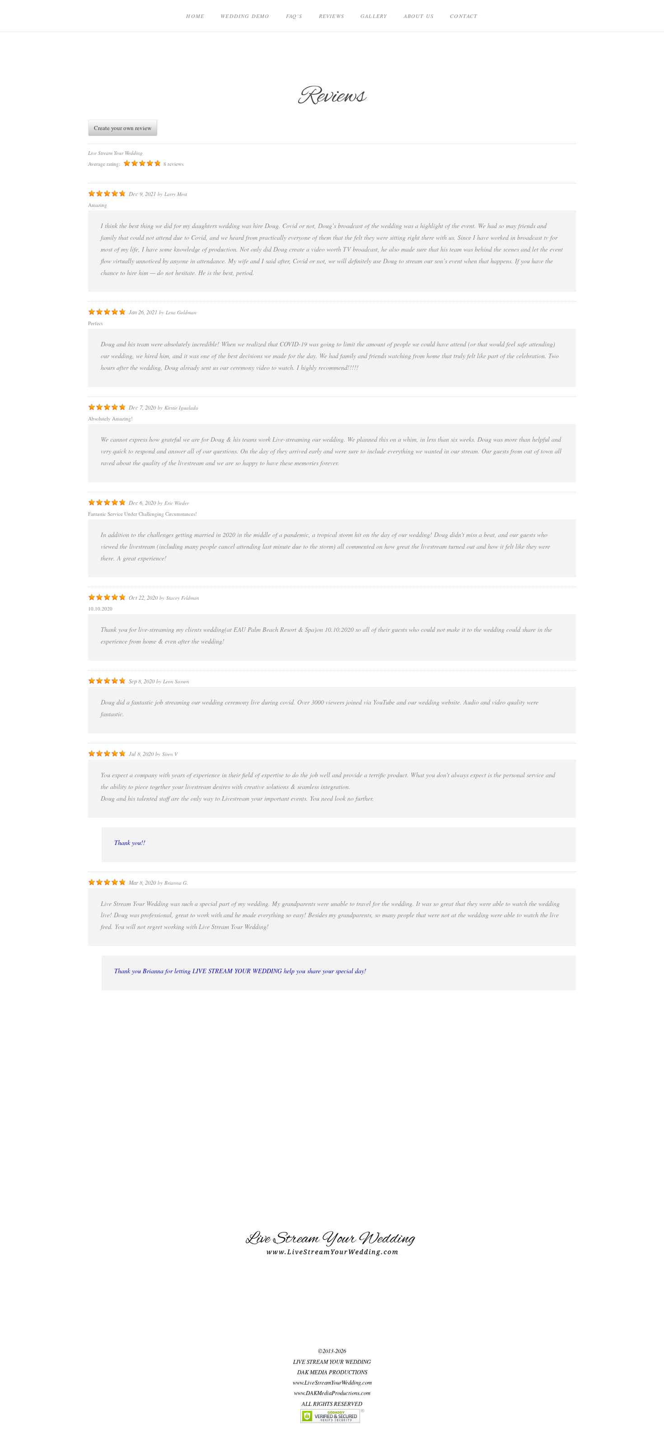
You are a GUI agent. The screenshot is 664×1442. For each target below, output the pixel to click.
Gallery (373, 15)
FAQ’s (294, 15)
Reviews (331, 15)
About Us (419, 15)
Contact (463, 15)
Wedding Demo (244, 15)
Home (195, 15)
